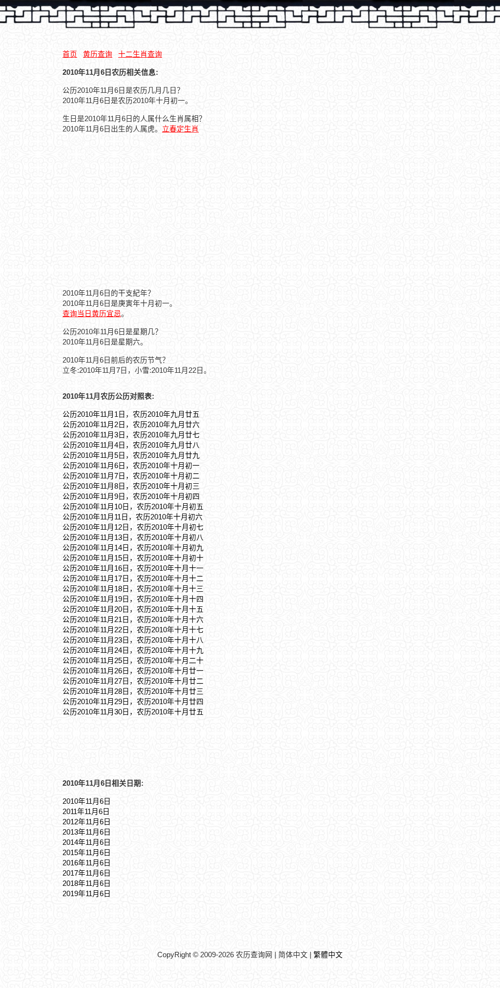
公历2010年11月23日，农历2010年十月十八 (133, 640)
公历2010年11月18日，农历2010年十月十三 (133, 589)
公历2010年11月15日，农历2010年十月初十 (133, 558)
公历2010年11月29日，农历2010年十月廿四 (133, 702)
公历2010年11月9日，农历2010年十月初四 (131, 496)
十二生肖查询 (140, 54)
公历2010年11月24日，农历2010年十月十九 (133, 650)
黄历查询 (97, 54)
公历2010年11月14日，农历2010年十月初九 (133, 548)
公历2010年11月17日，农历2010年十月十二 (133, 578)
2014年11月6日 (86, 842)
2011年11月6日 (86, 812)
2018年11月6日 (86, 883)
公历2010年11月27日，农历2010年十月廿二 (133, 681)
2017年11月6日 (86, 873)
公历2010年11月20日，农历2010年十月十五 (133, 609)
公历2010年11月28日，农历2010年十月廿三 (133, 691)
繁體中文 (328, 955)
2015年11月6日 (86, 853)
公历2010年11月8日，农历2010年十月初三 (131, 486)
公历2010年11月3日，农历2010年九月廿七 (131, 435)
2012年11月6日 (86, 822)
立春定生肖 (180, 129)
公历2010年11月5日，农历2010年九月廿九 (131, 455)
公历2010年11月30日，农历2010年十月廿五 (133, 712)
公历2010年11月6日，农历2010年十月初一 (131, 466)
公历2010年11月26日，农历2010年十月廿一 (133, 671)
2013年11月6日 (86, 832)
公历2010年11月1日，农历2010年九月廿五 (131, 414)
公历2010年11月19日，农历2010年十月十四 (133, 599)
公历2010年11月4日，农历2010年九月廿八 (131, 445)
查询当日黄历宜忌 (91, 314)
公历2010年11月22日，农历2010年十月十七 (133, 630)
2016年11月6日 (86, 863)
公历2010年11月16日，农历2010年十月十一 (133, 568)
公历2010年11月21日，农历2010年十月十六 (133, 619)
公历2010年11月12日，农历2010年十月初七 (133, 527)
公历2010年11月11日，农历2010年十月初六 (132, 517)
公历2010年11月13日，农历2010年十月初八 (133, 537)
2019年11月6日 (86, 894)
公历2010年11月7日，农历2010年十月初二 (131, 476)
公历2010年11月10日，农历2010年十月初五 (133, 507)
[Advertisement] (144, 209)
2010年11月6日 (86, 801)
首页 (69, 54)
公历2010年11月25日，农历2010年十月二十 (133, 661)
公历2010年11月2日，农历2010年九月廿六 (131, 425)
